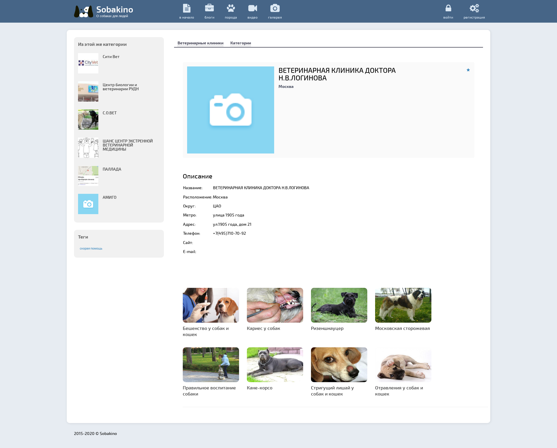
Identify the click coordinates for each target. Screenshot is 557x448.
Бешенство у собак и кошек (206, 331)
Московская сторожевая (402, 328)
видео (252, 17)
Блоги (209, 17)
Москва (286, 86)
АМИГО (109, 197)
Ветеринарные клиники (200, 42)
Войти (448, 17)
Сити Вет (111, 56)
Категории (240, 42)
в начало (186, 17)
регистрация (474, 17)
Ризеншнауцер (327, 328)
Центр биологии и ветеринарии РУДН (121, 86)
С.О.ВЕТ (110, 112)
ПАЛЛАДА (112, 169)
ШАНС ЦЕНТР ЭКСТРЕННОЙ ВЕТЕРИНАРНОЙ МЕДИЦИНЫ (128, 144)
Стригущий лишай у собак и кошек (332, 390)
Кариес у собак (263, 328)
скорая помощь (91, 248)
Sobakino (114, 11)
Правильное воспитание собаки (209, 390)
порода (231, 17)
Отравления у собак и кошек (399, 390)
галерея (275, 17)
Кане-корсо (259, 387)
